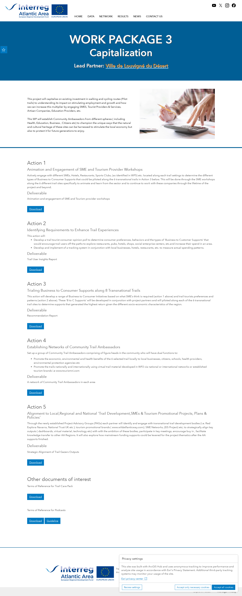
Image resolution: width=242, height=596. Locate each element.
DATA (91, 16)
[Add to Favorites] (3, 49)
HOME (78, 16)
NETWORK (106, 16)
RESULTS (123, 16)
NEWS (137, 16)
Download (35, 209)
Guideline (52, 520)
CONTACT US (154, 16)
